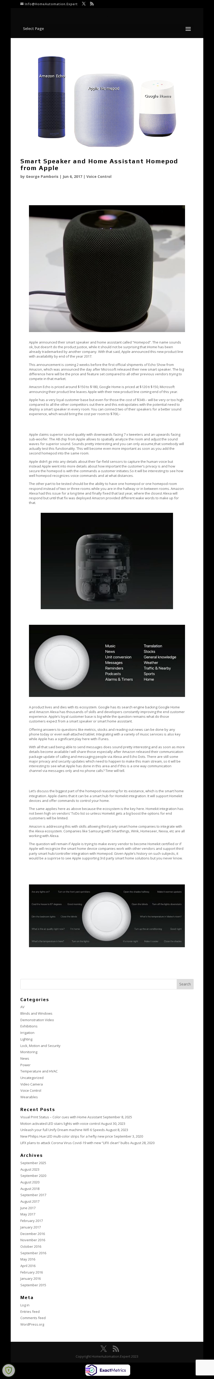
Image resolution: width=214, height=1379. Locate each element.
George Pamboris (42, 176)
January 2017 (30, 1227)
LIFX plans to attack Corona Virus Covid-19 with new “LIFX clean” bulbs (74, 1142)
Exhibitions (29, 1026)
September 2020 (33, 1175)
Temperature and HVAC (39, 1071)
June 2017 (27, 1208)
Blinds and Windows (36, 1013)
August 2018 (29, 1188)
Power (25, 1065)
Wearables (29, 1097)
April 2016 (27, 1265)
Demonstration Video (37, 1020)
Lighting (26, 1039)
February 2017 (31, 1220)
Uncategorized (32, 1077)
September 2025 (33, 1162)
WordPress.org (32, 1324)
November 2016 (32, 1240)
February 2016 (31, 1272)
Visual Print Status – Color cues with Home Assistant (61, 1117)
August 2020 (29, 1182)
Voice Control (98, 176)
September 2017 (33, 1195)
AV (22, 1006)
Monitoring (28, 1052)
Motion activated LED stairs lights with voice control (60, 1123)
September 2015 (33, 1285)
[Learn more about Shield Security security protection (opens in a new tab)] (8, 1370)
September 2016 (33, 1253)
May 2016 (27, 1259)
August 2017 (29, 1201)
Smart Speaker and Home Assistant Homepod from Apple (99, 164)
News (24, 1058)
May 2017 (27, 1214)
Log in (24, 1305)
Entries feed (30, 1311)
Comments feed (33, 1317)
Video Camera (31, 1084)
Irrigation (27, 1032)
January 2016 (30, 1278)
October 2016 (30, 1246)
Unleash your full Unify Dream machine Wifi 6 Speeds (62, 1129)
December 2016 (32, 1233)
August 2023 (29, 1169)
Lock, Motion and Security (40, 1045)
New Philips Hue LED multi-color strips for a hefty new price (66, 1136)
